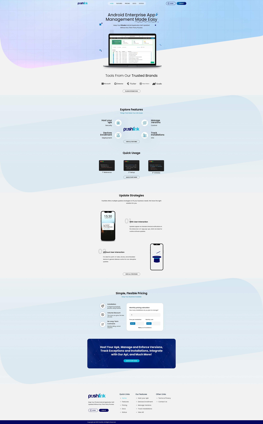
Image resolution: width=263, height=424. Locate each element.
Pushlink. (101, 422)
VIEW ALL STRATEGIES (131, 274)
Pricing (127, 3)
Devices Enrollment (145, 402)
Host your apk (143, 398)
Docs (134, 3)
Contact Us (162, 402)
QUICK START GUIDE (131, 177)
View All (141, 412)
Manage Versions (144, 405)
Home (111, 3)
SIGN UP (181, 3)
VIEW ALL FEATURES (131, 141)
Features (119, 3)
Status (141, 3)
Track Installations (145, 409)
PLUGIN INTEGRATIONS (131, 91)
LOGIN (171, 3)
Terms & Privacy (164, 398)
